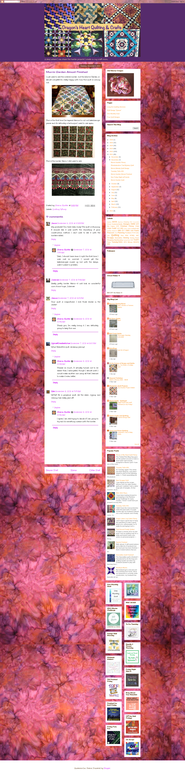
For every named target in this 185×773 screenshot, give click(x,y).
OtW (132, 230)
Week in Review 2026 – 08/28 (118, 380)
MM (119, 231)
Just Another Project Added (126, 387)
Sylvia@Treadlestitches (60, 343)
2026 (111, 140)
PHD (116, 233)
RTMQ (132, 235)
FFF (117, 226)
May (113, 198)
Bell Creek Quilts (115, 333)
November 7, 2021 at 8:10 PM (83, 343)
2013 (111, 211)
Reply (53, 239)
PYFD (134, 233)
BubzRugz (113, 348)
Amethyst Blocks (121, 567)
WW (108, 244)
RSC (126, 235)
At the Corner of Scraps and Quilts (122, 363)
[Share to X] (90, 206)
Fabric (113, 226)
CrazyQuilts (136, 222)
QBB (108, 235)
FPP (118, 228)
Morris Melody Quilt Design (120, 168)
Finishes (123, 226)
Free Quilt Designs (113, 117)
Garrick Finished (121, 542)
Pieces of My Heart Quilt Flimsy (126, 455)
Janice (54, 223)
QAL (137, 233)
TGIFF (136, 240)
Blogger (107, 768)
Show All (137, 444)
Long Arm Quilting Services (116, 107)
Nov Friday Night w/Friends (120, 177)
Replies (57, 245)
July (112, 192)
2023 (111, 148)
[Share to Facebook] (92, 206)
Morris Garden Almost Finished (121, 174)
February (114, 207)
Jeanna (54, 298)
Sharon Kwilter (63, 249)
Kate (53, 391)
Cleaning (126, 222)
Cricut (109, 224)
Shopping (110, 240)
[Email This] (86, 206)
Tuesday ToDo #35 (122, 467)
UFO (125, 242)
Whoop (63, 209)
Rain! (119, 320)
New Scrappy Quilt (122, 480)
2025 (111, 142)
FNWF (109, 228)
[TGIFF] (114, 696)
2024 (111, 145)
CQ (131, 222)
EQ (108, 226)
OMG (127, 231)
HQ (121, 228)
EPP (137, 224)
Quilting (55, 209)
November (115, 160)
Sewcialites (118, 238)
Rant (122, 235)
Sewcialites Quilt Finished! (125, 555)
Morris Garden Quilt (117, 180)
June (113, 195)
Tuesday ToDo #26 (117, 171)
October (114, 184)
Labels (125, 228)
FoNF (114, 228)
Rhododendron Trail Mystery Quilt (122, 165)
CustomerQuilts (117, 224)
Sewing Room (134, 238)
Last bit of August (123, 350)
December (115, 157)
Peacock (110, 233)
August (113, 189)
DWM (133, 224)
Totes (109, 242)
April (113, 201)
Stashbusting (118, 240)
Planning (121, 233)
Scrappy (110, 238)
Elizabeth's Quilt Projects (118, 386)
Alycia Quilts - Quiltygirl (118, 401)
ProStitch (128, 233)
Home (74, 470)
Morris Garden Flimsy (118, 162)
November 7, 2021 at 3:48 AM (72, 280)
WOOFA (136, 242)
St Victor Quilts (114, 318)
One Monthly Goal (113, 113)
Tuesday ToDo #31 (122, 506)
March (113, 204)
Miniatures (114, 230)
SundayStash (126, 240)
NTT (123, 230)
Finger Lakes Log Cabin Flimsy (126, 518)
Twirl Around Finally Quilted (125, 529)
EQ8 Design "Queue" (114, 110)
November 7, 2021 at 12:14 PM (71, 298)
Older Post (94, 470)
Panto (136, 231)
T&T (132, 240)
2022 (111, 151)
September (115, 187)
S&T (137, 235)
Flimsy (131, 226)
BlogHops (120, 222)
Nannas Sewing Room (117, 303)
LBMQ (129, 228)
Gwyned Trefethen (116, 378)
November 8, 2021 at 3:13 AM (68, 391)
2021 (111, 154)
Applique (109, 222)
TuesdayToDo (117, 242)
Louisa (109, 230)
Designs (126, 224)
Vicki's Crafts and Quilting (118, 416)
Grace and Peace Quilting (118, 430)
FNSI (137, 226)
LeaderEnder (135, 228)
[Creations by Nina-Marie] (132, 733)
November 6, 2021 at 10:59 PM (70, 223)
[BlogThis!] (88, 206)
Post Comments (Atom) (79, 479)
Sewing (126, 238)
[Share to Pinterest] (94, 206)
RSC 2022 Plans (121, 493)
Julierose (55, 280)
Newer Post (52, 470)
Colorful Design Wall (124, 417)
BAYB (114, 222)
